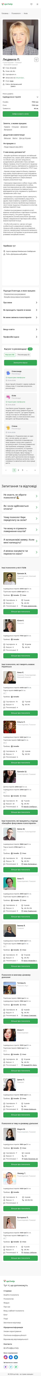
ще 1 (4, 693)
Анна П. (20, 878)
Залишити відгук (20, 363)
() (9, 355)
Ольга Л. (21, 722)
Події (6, 1319)
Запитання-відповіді (12, 1323)
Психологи (16, 13)
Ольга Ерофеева (20, 78)
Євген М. (21, 829)
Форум (6, 1303)
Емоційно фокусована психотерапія (17, 297)
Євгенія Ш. (22, 771)
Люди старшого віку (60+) (13, 147)
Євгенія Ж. (21, 573)
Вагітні (15, 138)
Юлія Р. (20, 1030)
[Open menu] (37, 4)
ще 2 (5, 742)
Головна (5, 13)
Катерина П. (22, 1217)
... (26, 470)
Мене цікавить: (8, 94)
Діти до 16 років (25, 138)
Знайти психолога (11, 1295)
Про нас (7, 1307)
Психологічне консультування (14, 294)
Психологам (9, 1299)
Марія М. (21, 1129)
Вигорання (8, 130)
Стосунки (15, 127)
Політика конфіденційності (15, 1335)
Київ (25, 13)
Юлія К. (20, 620)
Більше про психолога (20, 612)
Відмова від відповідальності (16, 1339)
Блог (6, 1315)
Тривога (7, 127)
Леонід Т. (21, 1173)
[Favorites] (31, 4)
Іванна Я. (21, 925)
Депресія (24, 127)
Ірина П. (21, 1079)
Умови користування (12, 1331)
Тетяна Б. (21, 983)
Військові (7, 138)
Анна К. (20, 672)
